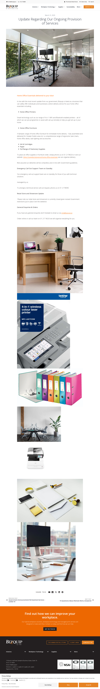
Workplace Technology (48, 7)
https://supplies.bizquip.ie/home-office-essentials (40, 157)
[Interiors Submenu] (39, 7)
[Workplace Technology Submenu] (56, 7)
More (78, 7)
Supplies (60, 7)
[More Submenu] (81, 7)
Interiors (35, 7)
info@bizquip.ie (66, 213)
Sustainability (71, 7)
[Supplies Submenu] (64, 7)
